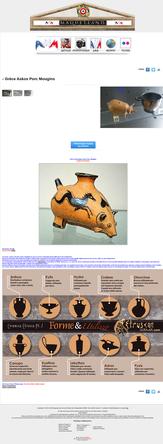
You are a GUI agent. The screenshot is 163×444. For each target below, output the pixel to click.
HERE (13, 250)
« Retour (141, 69)
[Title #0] (7, 93)
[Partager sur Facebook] (148, 71)
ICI (13, 249)
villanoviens (42, 262)
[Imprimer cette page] (159, 71)
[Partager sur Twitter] (153, 71)
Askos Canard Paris (9, 386)
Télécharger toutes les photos (83, 144)
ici (127, 408)
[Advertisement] (82, 62)
